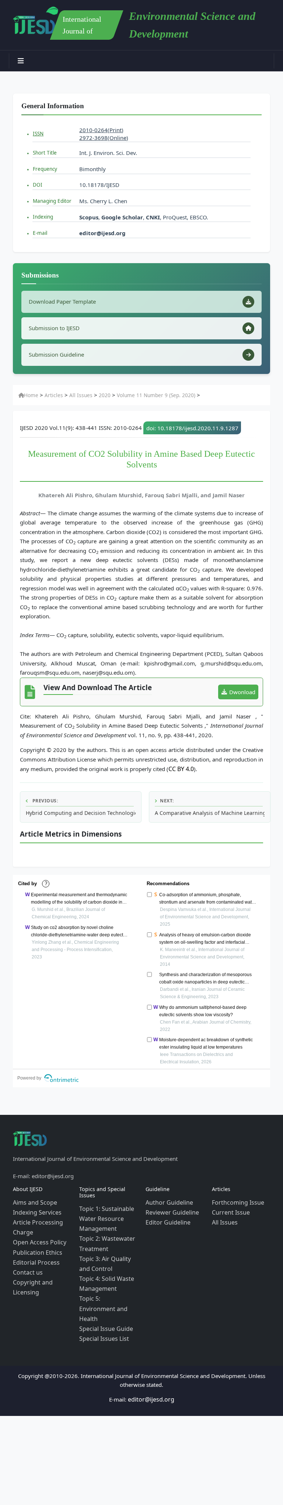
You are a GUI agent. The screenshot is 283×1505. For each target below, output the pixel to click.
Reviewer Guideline (170, 1208)
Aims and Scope (33, 1199)
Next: (167, 798)
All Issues (75, 393)
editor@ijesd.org (102, 233)
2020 (96, 393)
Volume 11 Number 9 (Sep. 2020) (143, 393)
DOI (37, 184)
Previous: (44, 798)
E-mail (40, 233)
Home (30, 393)
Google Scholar (122, 217)
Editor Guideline (166, 1216)
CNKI (152, 217)
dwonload (242, 689)
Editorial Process (34, 1252)
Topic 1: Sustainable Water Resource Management (104, 1214)
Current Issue (229, 1208)
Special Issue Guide (103, 1302)
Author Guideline (167, 1199)
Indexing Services (35, 1208)
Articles (51, 393)
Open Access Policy (37, 1234)
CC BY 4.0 (180, 766)
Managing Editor (52, 201)
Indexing (43, 216)
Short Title (45, 152)
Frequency (45, 169)
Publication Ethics (35, 1243)
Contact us (26, 1261)
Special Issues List (102, 1311)
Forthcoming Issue (235, 1199)
